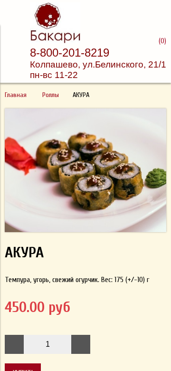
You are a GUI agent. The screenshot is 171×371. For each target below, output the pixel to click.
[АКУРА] (85, 229)
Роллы (50, 95)
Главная (16, 95)
